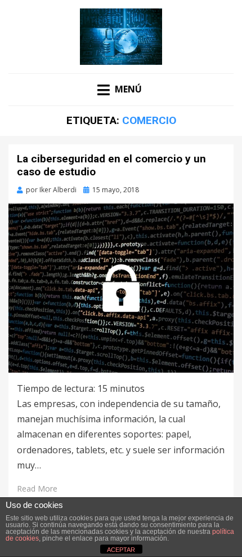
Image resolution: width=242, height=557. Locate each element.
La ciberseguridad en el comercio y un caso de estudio (111, 165)
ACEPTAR (121, 549)
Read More (37, 488)
